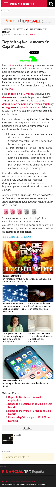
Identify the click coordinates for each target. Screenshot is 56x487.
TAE (11, 88)
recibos (37, 104)
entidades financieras (19, 65)
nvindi (32, 34)
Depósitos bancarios (22, 3)
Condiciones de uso (10, 481)
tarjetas (47, 104)
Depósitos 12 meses (22, 29)
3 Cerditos (7, 29)
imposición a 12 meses (20, 93)
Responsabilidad (28, 481)
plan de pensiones (30, 107)
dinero (6, 97)
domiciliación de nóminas (16, 104)
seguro (10, 107)
